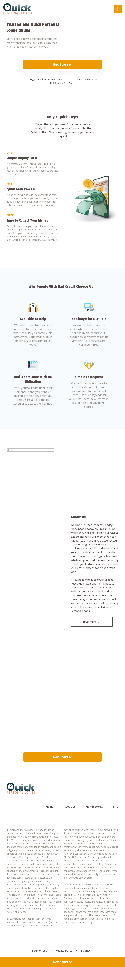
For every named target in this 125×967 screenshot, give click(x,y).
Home (49, 806)
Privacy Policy (63, 950)
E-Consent (87, 950)
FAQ (115, 806)
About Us (70, 806)
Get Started (62, 64)
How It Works (94, 806)
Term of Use (39, 950)
